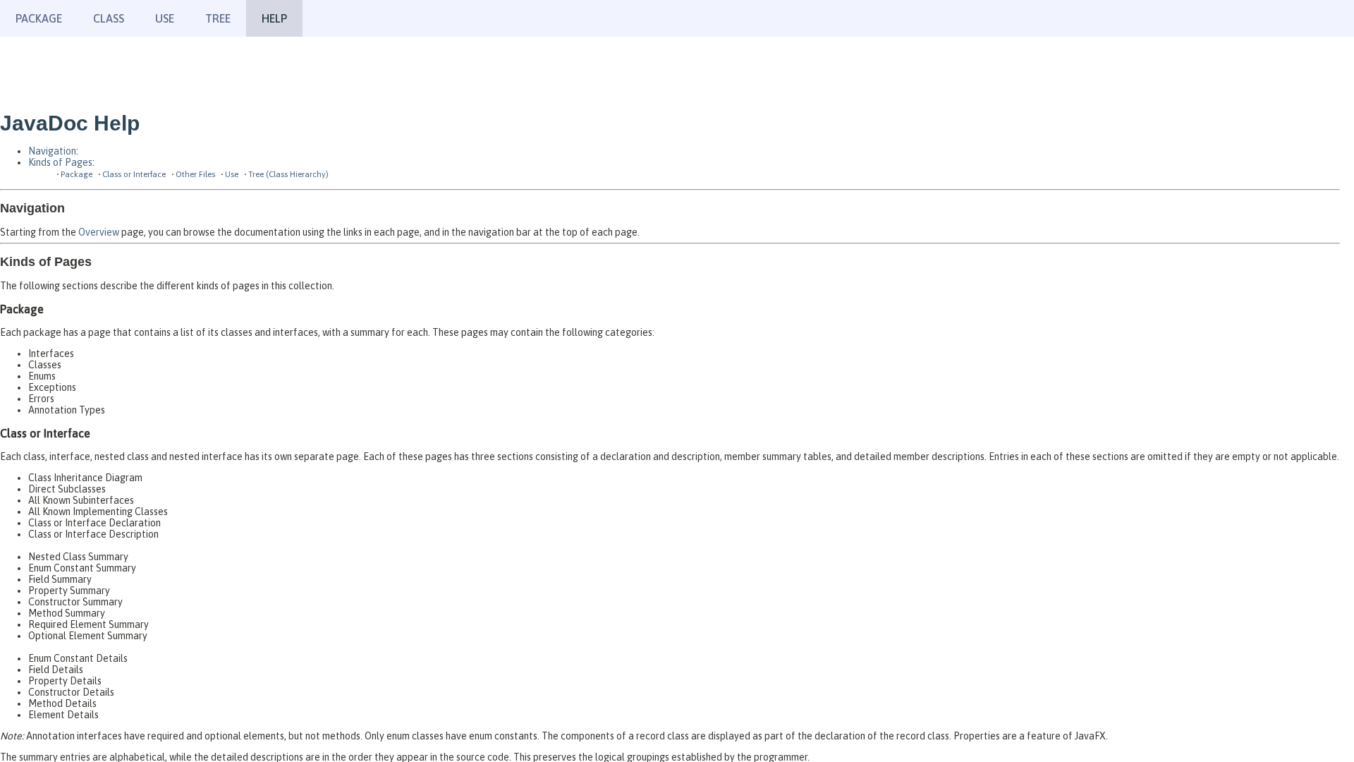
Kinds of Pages (60, 162)
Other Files (195, 174)
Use (231, 174)
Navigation (52, 151)
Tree (218, 18)
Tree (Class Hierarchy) (288, 174)
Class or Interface (134, 174)
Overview (98, 232)
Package (39, 18)
